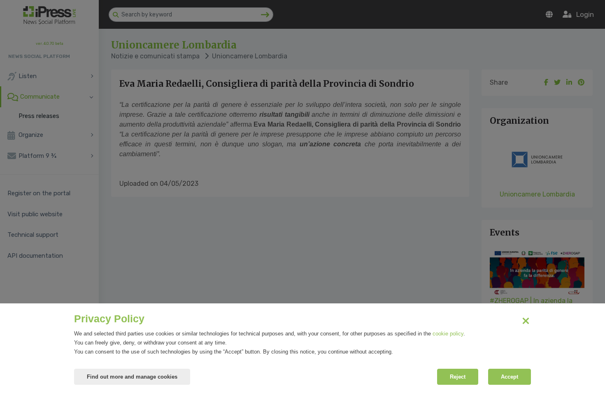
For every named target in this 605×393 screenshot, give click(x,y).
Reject (457, 377)
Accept (509, 377)
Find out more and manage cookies (132, 377)
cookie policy (448, 334)
